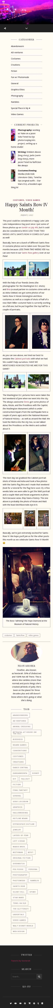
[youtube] (20, 1003)
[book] (42, 1003)
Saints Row (20, 635)
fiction (17, 784)
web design (19, 931)
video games (33, 635)
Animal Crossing (22, 726)
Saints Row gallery (30, 252)
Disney (35, 773)
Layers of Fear (21, 835)
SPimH (33, 892)
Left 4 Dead (19, 841)
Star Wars (18, 897)
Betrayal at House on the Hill (25, 733)
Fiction (14, 71)
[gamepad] (15, 1003)
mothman (18, 852)
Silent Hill (19, 892)
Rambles (15, 102)
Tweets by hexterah (20, 960)
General (14, 83)
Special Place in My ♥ (20, 108)
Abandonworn (17, 46)
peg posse (18, 869)
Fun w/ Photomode (20, 77)
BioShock (18, 739)
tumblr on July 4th (30, 227)
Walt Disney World (23, 926)
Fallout (25, 779)
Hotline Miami (20, 818)
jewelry (17, 830)
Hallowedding (20, 813)
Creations (15, 64)
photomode (19, 881)
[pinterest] (25, 1003)
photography (20, 875)
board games (20, 745)
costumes (8, 635)
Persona (33, 869)
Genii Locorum (20, 801)
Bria (8, 289)
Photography (17, 95)
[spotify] (34, 1003)
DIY (14, 779)
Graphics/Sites (18, 89)
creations (18, 762)
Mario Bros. (19, 847)
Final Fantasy (20, 790)
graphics (17, 807)
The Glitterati (21, 909)
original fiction (22, 858)
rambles (34, 881)
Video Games (17, 114)
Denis (26, 401)
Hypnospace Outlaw (23, 824)
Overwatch (19, 864)
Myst (30, 852)
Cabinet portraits (22, 358)
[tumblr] (38, 1003)
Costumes (16, 58)
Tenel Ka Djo (19, 903)
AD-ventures (17, 52)
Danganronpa (20, 773)
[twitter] (11, 1003)
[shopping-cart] (30, 1003)
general (17, 796)
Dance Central (20, 767)
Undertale (18, 914)
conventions (20, 751)
